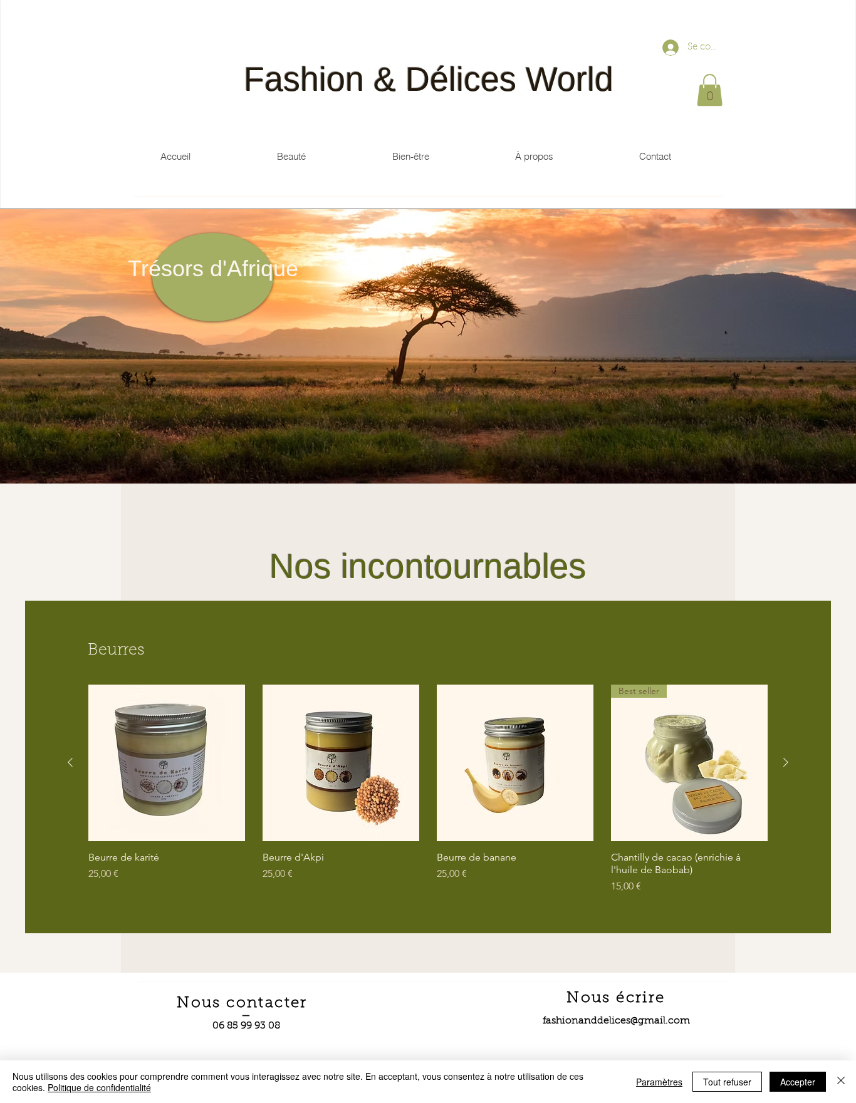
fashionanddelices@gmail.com (616, 1021)
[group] (428, 789)
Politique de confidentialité (99, 1087)
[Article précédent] (70, 762)
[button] (709, 90)
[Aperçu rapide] (166, 763)
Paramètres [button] (659, 1081)
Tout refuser (727, 1081)
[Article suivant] (785, 762)
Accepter (797, 1081)
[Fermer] (840, 1081)
